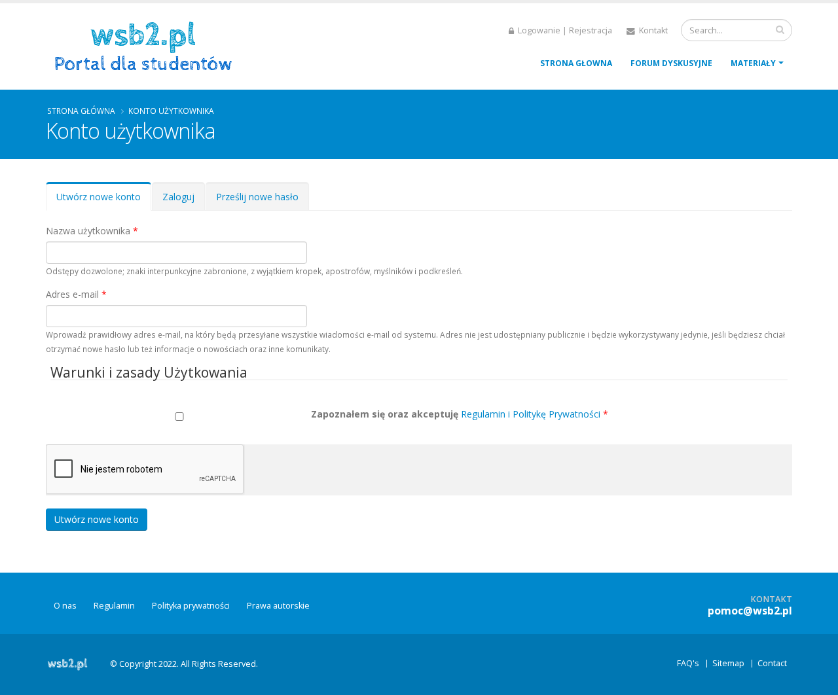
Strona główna (81, 110)
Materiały (753, 63)
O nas (65, 605)
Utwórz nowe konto (103, 200)
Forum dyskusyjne (671, 63)
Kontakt (652, 30)
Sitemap (728, 663)
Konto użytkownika (171, 110)
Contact (772, 663)
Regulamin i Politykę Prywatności (530, 414)
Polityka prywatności (191, 605)
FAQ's (688, 663)
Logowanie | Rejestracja (564, 30)
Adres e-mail (76, 294)
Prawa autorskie (278, 605)
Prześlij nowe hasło (257, 196)
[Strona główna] (147, 45)
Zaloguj (178, 196)
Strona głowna (576, 63)
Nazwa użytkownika (92, 230)
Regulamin (114, 605)
